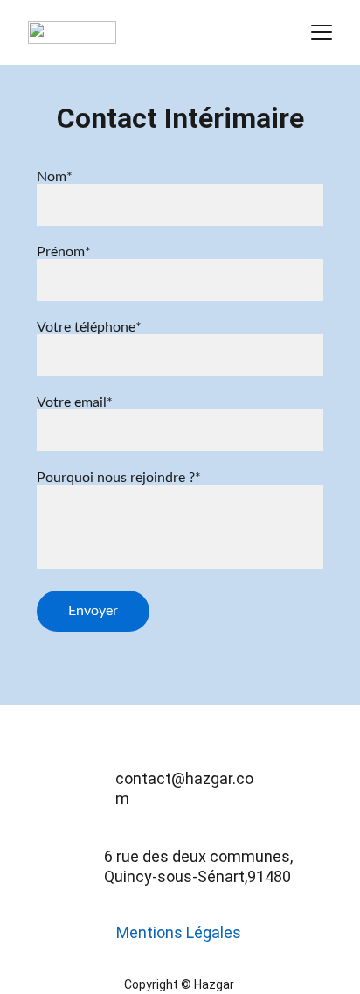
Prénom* (64, 252)
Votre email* (75, 403)
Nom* (55, 177)
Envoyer (93, 611)
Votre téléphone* (89, 327)
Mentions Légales (178, 932)
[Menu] (321, 32)
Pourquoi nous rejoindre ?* (119, 478)
